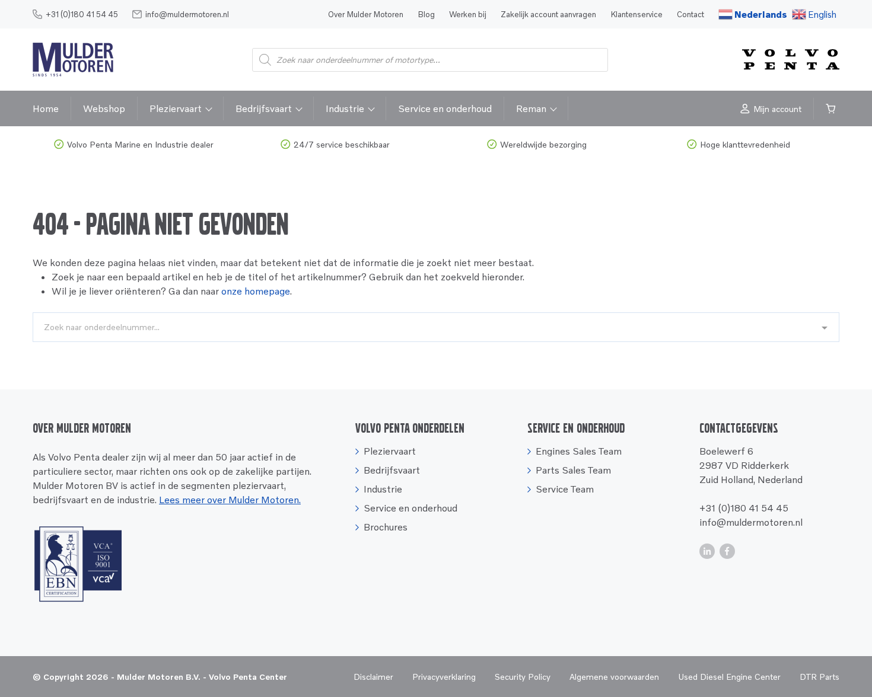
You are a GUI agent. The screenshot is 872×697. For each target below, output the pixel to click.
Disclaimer (373, 677)
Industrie (345, 108)
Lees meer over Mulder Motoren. (230, 500)
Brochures (386, 527)
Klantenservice (636, 14)
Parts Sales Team (573, 470)
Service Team (565, 489)
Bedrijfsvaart (263, 108)
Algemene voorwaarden (614, 677)
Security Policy (522, 677)
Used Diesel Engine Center (729, 677)
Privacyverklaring (444, 677)
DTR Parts (819, 677)
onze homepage (255, 291)
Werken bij (467, 14)
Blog (426, 14)
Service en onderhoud (445, 108)
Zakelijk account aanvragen (548, 14)
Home (46, 108)
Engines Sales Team (579, 451)
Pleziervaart (175, 108)
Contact (690, 14)
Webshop (104, 108)
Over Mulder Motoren (365, 14)
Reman (531, 108)
